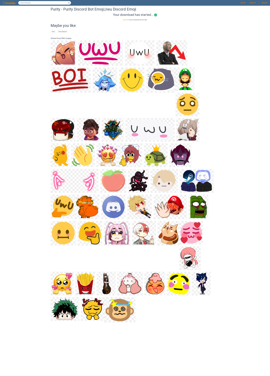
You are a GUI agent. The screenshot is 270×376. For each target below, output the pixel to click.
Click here (126, 20)
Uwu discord (62, 31)
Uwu (53, 31)
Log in (243, 3)
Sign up (253, 3)
